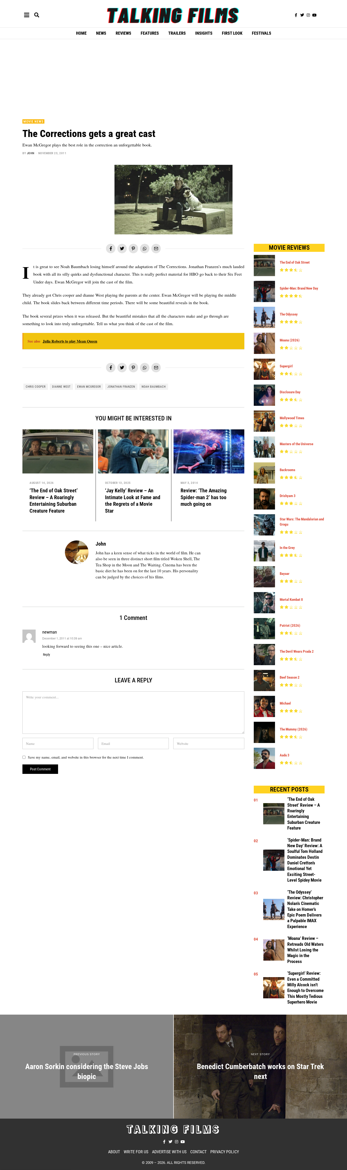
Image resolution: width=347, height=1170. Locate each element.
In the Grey (287, 548)
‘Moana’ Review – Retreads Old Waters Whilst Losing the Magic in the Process (305, 950)
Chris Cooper (36, 386)
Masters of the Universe (296, 444)
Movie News (33, 121)
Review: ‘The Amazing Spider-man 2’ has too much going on (204, 497)
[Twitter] (302, 15)
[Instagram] (308, 15)
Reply (46, 654)
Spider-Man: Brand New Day (299, 288)
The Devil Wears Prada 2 (297, 651)
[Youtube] (314, 15)
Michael (285, 703)
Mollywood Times (292, 418)
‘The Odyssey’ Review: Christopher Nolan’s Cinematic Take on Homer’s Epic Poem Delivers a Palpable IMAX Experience (305, 909)
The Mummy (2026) (293, 729)
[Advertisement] (173, 78)
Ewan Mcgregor (89, 386)
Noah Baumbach (154, 386)
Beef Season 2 (290, 677)
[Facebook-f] (296, 15)
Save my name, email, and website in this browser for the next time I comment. (86, 757)
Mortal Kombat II (291, 599)
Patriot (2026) (290, 625)
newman (49, 632)
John (30, 153)
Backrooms (287, 470)
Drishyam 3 (288, 496)
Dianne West (61, 386)
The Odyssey (289, 314)
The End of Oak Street (295, 262)
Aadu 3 (284, 755)
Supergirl (286, 366)
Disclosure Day (290, 392)
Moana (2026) (290, 340)
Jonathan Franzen (121, 386)
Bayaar (284, 574)
